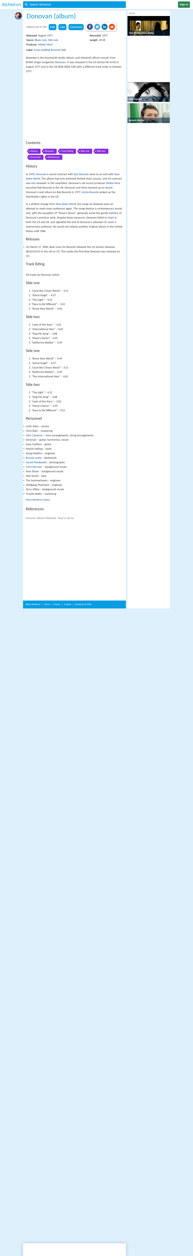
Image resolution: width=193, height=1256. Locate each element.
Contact (67, 1046)
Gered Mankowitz (36, 557)
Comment (76, 27)
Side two (101, 192)
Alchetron (11, 4)
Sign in (184, 4)
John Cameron (34, 530)
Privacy (57, 1046)
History (34, 192)
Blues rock (41, 40)
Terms (47, 1046)
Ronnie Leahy (34, 552)
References (53, 198)
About (33, 1046)
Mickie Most (45, 44)
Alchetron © (83, 1046)
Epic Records (81, 215)
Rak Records (53, 50)
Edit (52, 27)
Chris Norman (34, 561)
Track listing (67, 192)
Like (62, 27)
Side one (85, 192)
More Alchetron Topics (38, 594)
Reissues (49, 192)
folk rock (53, 40)
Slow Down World (66, 245)
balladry (113, 254)
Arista (37, 50)
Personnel (35, 198)
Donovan (60, 62)
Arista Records (90, 233)
